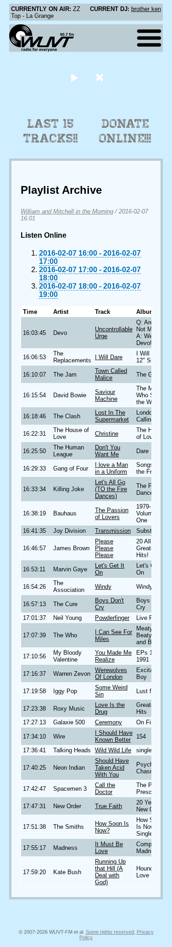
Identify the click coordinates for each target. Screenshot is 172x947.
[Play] (74, 77)
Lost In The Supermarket (112, 416)
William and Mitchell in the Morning (67, 211)
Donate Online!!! (125, 131)
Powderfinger (112, 617)
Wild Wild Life (113, 750)
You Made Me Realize (113, 656)
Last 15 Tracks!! (50, 131)
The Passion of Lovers (111, 513)
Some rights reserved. (110, 932)
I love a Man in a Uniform (111, 468)
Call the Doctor (105, 788)
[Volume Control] (100, 77)
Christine (106, 433)
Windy (103, 586)
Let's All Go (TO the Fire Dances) (111, 489)
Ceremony (108, 722)
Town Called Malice (111, 374)
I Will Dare (108, 357)
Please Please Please (104, 548)
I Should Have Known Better (114, 736)
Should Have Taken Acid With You (112, 767)
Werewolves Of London (111, 673)
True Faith (108, 806)
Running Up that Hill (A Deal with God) (110, 872)
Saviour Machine (106, 395)
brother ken (146, 8)
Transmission (113, 530)
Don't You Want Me (107, 451)
